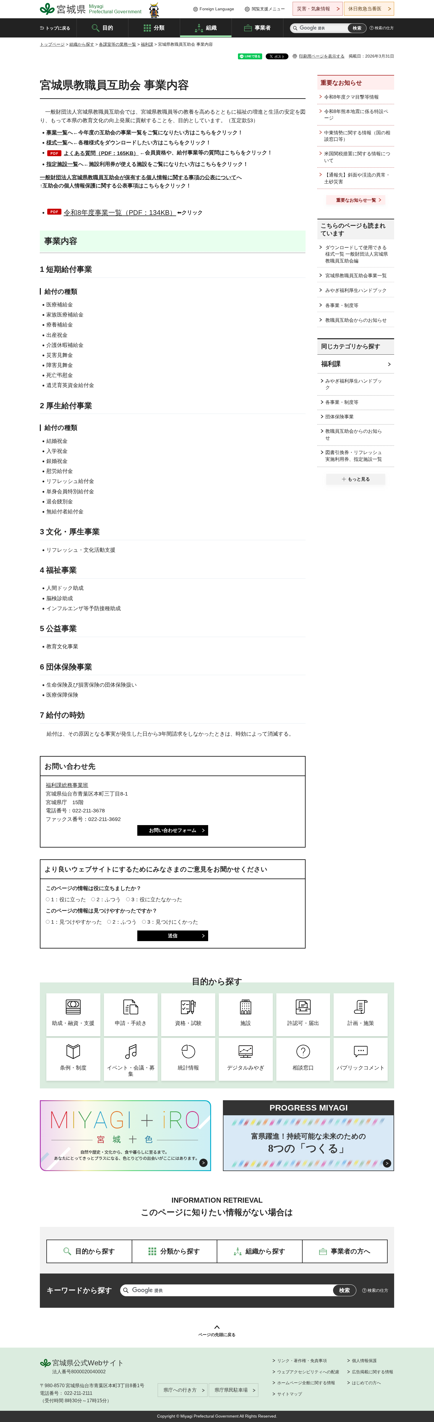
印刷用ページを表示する (322, 56)
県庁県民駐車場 (231, 1389)
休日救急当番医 (364, 8)
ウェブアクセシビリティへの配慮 (308, 1371)
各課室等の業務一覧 (117, 44)
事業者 (263, 27)
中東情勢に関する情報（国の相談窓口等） (357, 136)
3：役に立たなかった (156, 899)
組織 (211, 27)
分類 (159, 27)
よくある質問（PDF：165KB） (101, 153)
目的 (107, 27)
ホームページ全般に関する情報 (306, 1382)
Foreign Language (217, 8)
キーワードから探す (79, 1290)
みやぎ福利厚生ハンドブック (356, 290)
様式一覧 (57, 143)
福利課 (147, 44)
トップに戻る (57, 28)
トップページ (52, 44)
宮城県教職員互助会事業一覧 (356, 275)
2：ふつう (109, 899)
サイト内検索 (295, 28)
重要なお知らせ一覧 (356, 200)
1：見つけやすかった (76, 922)
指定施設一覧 (62, 164)
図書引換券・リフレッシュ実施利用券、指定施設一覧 (353, 455)
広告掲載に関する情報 (372, 1371)
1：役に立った (68, 899)
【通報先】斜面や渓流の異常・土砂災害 (357, 178)
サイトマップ (289, 1394)
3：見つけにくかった (172, 922)
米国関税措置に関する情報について (357, 157)
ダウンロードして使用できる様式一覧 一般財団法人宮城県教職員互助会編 (356, 254)
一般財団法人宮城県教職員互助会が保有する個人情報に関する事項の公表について (138, 177)
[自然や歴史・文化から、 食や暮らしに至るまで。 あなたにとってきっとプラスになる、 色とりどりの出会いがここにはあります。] (125, 1155)
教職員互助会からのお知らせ (356, 320)
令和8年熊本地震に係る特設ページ (356, 114)
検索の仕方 (384, 28)
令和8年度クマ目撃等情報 (351, 96)
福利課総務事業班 (67, 785)
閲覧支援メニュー (268, 8)
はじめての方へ (366, 1382)
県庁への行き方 (180, 1389)
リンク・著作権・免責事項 (302, 1360)
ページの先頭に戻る (217, 1334)
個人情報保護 (364, 1360)
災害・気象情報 (313, 8)
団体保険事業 (339, 416)
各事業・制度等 (341, 305)
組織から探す (81, 44)
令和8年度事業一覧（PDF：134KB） (120, 212)
